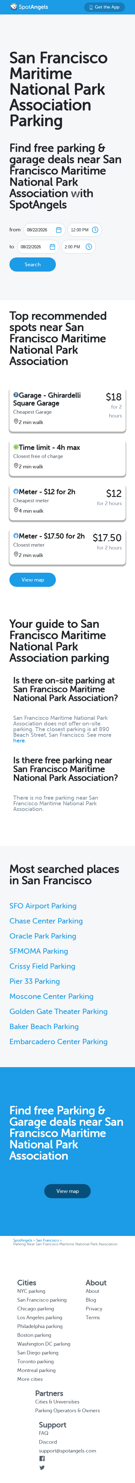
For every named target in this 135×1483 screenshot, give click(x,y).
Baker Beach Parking (44, 1027)
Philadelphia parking (39, 1326)
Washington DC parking (43, 1344)
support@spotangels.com (67, 1451)
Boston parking (34, 1335)
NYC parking (31, 1291)
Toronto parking (35, 1361)
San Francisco (47, 1240)
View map (33, 580)
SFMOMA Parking (38, 951)
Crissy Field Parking (42, 966)
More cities (30, 1379)
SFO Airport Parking (43, 906)
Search (32, 264)
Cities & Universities (57, 1402)
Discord (48, 1442)
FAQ (43, 1433)
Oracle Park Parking (42, 936)
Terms (93, 1317)
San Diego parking (37, 1353)
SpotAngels (22, 1240)
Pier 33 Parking (34, 981)
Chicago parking (35, 1309)
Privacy (94, 1309)
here (19, 740)
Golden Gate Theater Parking (58, 1011)
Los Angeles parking (39, 1317)
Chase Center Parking (46, 921)
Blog (91, 1300)
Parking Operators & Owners (67, 1411)
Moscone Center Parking (51, 996)
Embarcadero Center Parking (58, 1042)
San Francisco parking (42, 1300)
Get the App (107, 7)
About (92, 1291)
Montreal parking (36, 1370)
